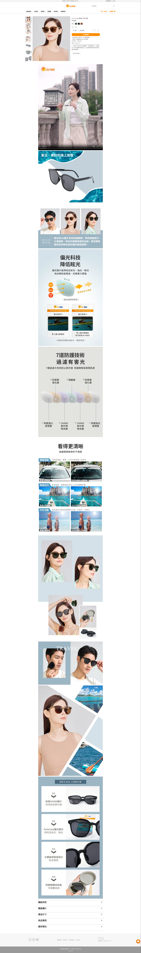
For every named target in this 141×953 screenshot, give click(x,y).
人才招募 (77, 940)
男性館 (42, 11)
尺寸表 (74, 30)
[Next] (67, 38)
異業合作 (65, 940)
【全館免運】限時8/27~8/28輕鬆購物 (81, 37)
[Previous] (35, 38)
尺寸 (73, 27)
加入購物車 (86, 34)
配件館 (56, 11)
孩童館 (49, 11)
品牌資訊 (63, 11)
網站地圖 (70, 951)
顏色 (73, 23)
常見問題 (108, 1)
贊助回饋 (71, 940)
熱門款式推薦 (76, 53)
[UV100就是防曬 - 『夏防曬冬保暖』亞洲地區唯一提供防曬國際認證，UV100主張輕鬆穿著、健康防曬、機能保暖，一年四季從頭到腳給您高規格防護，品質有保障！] (70, 6)
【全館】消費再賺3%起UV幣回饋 (80, 39)
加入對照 (82, 30)
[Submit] (114, 6)
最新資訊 (28, 11)
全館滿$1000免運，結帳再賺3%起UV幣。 (70, 1)
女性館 (36, 11)
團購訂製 (59, 940)
